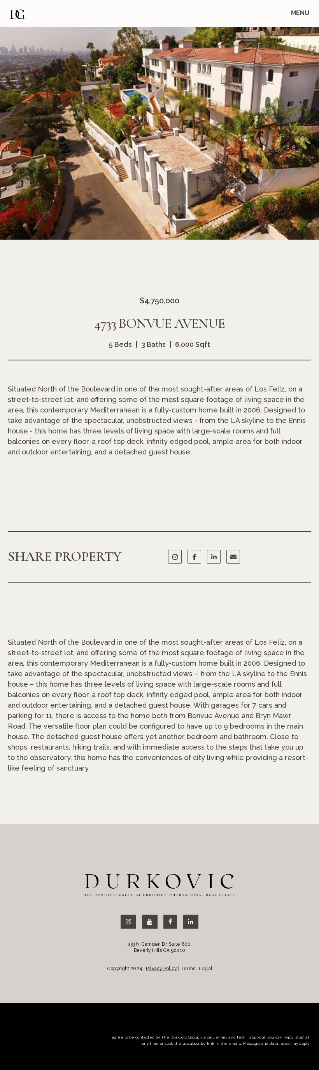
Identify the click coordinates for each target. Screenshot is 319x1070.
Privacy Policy (161, 968)
